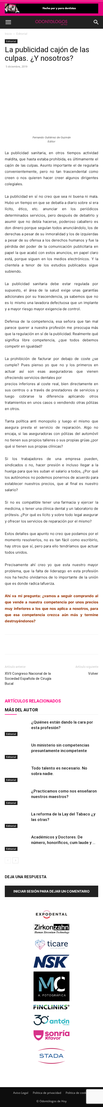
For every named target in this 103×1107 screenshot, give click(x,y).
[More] (69, 77)
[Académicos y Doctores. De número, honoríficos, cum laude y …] (17, 842)
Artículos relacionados (33, 700)
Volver (93, 673)
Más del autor (21, 709)
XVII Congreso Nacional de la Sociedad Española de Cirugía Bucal (28, 678)
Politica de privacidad (47, 1093)
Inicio (8, 34)
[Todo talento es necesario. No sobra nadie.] (17, 773)
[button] (8, 22)
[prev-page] (8, 860)
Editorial (21, 34)
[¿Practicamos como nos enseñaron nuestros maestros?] (17, 796)
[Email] (58, 77)
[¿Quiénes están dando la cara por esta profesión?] (17, 727)
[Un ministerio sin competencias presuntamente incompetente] (17, 750)
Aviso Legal (20, 1093)
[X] (35, 77)
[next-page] (15, 860)
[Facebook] (24, 77)
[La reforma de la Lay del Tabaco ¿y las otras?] (17, 819)
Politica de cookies (78, 1093)
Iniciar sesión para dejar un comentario (51, 891)
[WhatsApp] (47, 77)
